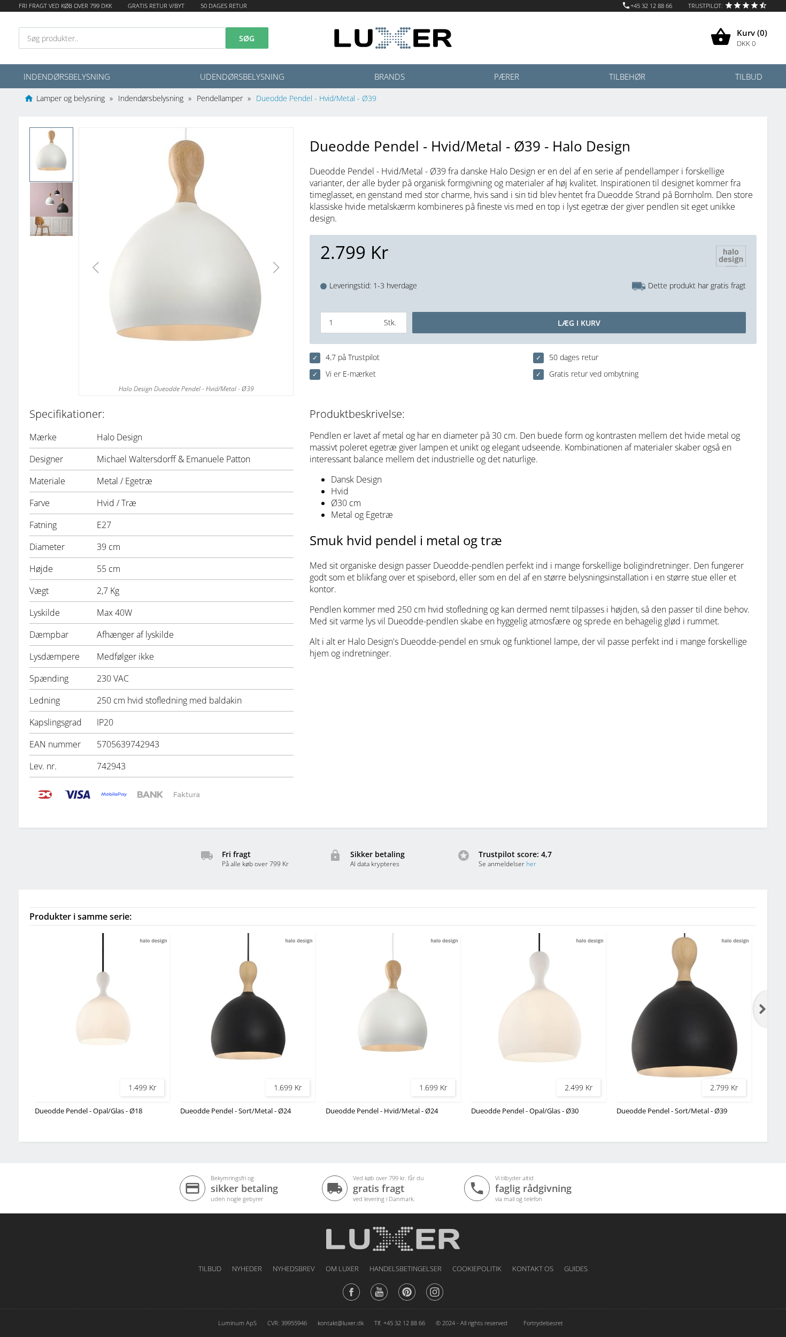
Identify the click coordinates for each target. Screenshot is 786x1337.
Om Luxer (342, 1268)
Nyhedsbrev (294, 1268)
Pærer (506, 76)
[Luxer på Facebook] (351, 1300)
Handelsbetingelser (405, 1268)
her (531, 863)
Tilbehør (627, 76)
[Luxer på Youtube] (379, 1300)
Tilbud (748, 76)
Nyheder (247, 1268)
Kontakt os (532, 1268)
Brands (389, 76)
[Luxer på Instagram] (435, 1300)
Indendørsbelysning (67, 76)
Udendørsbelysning (242, 76)
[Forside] (393, 1235)
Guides (576, 1268)
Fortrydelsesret (543, 1323)
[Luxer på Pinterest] (407, 1300)
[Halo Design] (731, 258)
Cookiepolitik (477, 1268)
